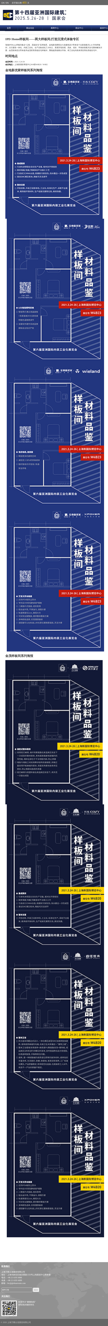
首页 (9, 28)
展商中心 (55, 28)
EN (7, 3)
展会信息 (30, 28)
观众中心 (79, 28)
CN (2, 3)
